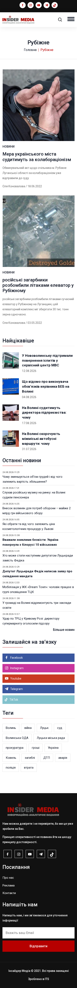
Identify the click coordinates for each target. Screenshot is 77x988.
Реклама (8, 885)
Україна (53, 748)
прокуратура (14, 748)
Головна (30, 50)
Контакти (9, 893)
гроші (35, 748)
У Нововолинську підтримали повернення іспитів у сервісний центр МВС (47, 360)
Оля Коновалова (13, 186)
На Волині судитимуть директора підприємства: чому (44, 413)
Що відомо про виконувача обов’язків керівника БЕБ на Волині (45, 386)
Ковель (11, 758)
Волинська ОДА (17, 738)
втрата (28, 767)
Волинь (11, 728)
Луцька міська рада (51, 738)
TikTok (13, 699)
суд (59, 728)
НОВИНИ (8, 146)
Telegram (16, 689)
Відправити (38, 946)
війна (28, 728)
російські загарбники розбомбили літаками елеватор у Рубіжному (38, 285)
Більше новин (64, 630)
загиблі (30, 758)
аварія (62, 758)
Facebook (16, 657)
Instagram (17, 668)
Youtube (15, 678)
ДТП (46, 758)
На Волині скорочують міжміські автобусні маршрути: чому (41, 439)
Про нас (8, 878)
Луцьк (44, 728)
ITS (47, 979)
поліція (11, 767)
